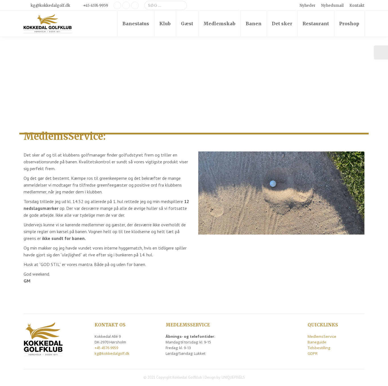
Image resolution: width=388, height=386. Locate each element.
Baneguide (317, 342)
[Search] (181, 5)
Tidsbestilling (319, 347)
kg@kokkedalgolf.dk (50, 5)
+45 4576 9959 (95, 5)
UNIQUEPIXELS (233, 377)
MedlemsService (322, 336)
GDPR (313, 353)
